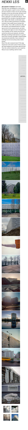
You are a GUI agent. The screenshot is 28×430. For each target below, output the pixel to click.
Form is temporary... (23, 68)
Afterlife (23, 106)
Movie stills (22, 73)
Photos (24, 57)
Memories (23, 95)
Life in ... (23, 76)
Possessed (22, 103)
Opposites (23, 120)
